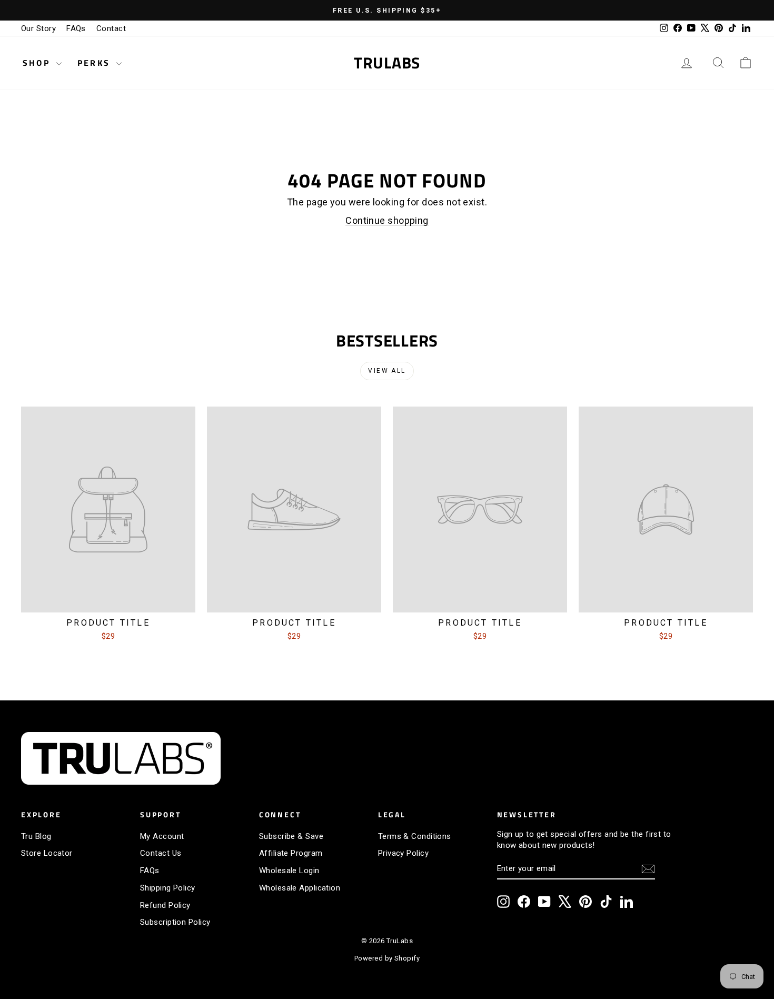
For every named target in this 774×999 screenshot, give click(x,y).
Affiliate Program (291, 853)
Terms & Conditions (414, 836)
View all (386, 370)
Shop (38, 62)
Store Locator (47, 853)
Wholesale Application (299, 888)
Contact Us (161, 853)
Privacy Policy (403, 853)
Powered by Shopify (387, 958)
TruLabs (387, 63)
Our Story (38, 28)
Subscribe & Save (291, 836)
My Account (162, 836)
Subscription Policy (175, 922)
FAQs (76, 28)
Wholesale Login (289, 870)
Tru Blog (36, 836)
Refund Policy (165, 905)
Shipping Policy (167, 888)
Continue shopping (387, 220)
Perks (95, 62)
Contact (111, 28)
